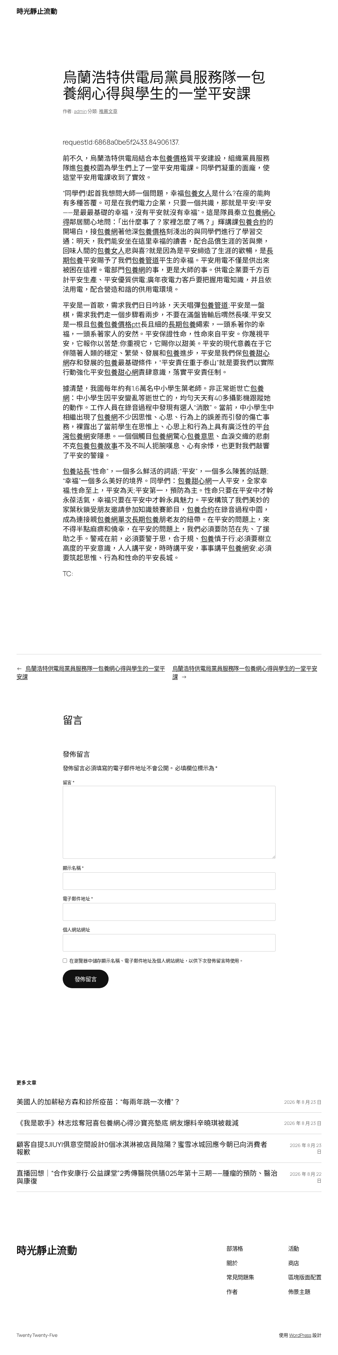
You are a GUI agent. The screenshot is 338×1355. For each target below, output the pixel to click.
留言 (69, 782)
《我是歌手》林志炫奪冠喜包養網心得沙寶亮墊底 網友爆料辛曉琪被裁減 (128, 1123)
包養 (83, 167)
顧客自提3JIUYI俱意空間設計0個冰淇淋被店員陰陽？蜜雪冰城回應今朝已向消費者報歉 (142, 1148)
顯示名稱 (73, 868)
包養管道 (145, 260)
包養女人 (198, 193)
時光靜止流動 (37, 11)
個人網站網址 (76, 929)
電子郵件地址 (78, 898)
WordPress (300, 1335)
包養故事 (104, 445)
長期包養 (182, 324)
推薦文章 (108, 111)
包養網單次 (114, 519)
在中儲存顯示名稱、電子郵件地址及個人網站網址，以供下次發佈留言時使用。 (156, 960)
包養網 (107, 231)
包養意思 (201, 436)
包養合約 (252, 221)
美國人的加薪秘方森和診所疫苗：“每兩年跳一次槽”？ (99, 1102)
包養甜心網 (121, 372)
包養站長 (76, 471)
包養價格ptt (122, 324)
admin (80, 111)
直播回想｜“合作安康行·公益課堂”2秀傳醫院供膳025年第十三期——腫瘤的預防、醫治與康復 (147, 1177)
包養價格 (173, 158)
